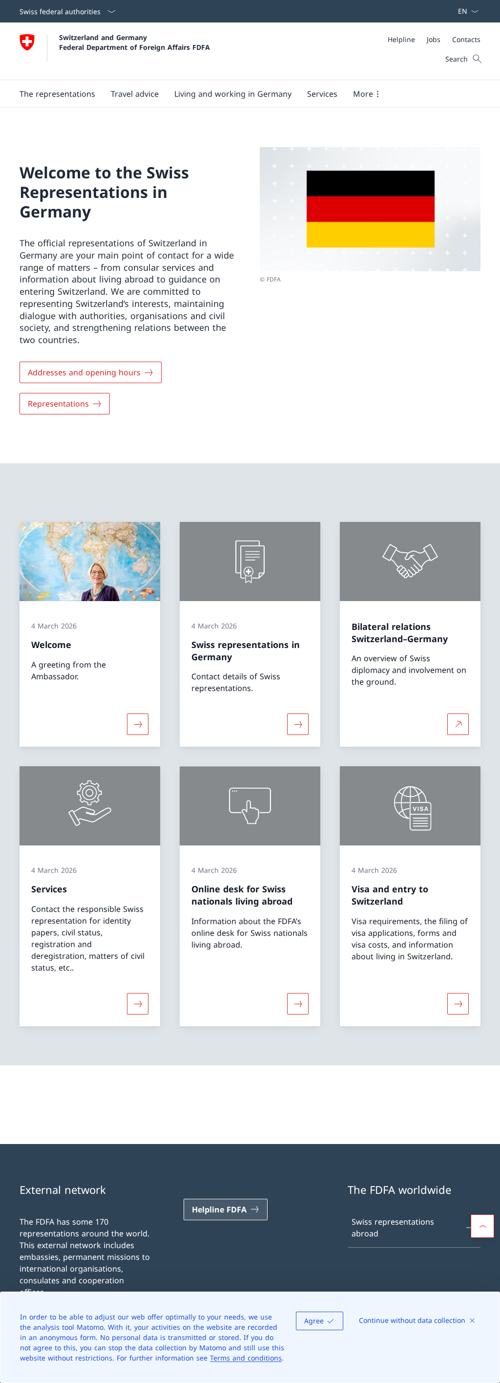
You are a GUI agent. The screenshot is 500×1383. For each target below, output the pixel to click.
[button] (57, 94)
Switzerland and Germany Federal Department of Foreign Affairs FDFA (134, 42)
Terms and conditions (246, 1357)
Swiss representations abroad (393, 1227)
